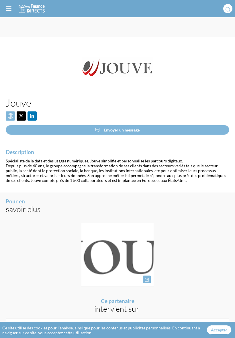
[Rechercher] (228, 8)
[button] (8, 8)
